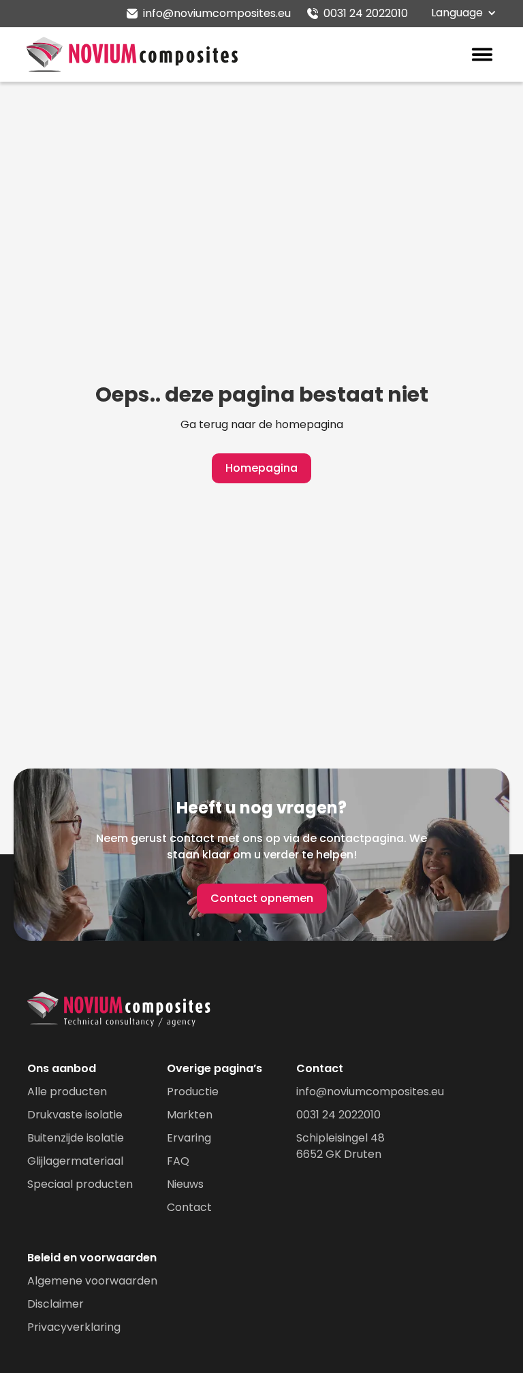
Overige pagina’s (214, 1068)
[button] (467, 13)
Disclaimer (55, 1304)
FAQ (178, 1161)
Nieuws (185, 1184)
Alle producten (67, 1091)
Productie (193, 1091)
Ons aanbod (61, 1068)
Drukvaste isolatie (75, 1114)
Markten (189, 1114)
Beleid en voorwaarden (92, 1257)
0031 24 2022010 (338, 1114)
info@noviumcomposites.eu (370, 1091)
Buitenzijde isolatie (75, 1138)
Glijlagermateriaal (75, 1161)
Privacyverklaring (74, 1327)
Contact (189, 1207)
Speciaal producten (80, 1184)
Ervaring (189, 1138)
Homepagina (261, 468)
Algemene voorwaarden (92, 1281)
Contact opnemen (261, 898)
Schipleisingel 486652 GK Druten (340, 1146)
